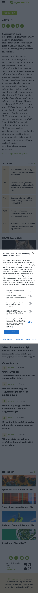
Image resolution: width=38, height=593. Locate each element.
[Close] (34, 254)
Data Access (19, 339)
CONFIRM (12, 331)
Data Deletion (7, 339)
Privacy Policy (31, 339)
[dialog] (19, 296)
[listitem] (19, 291)
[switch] (30, 296)
